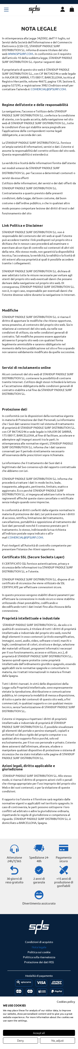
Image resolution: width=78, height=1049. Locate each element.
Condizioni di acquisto (39, 942)
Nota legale (39, 947)
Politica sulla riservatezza (39, 957)
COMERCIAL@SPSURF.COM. (48, 89)
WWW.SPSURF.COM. (21, 53)
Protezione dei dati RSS (39, 962)
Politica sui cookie (39, 952)
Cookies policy (66, 1001)
